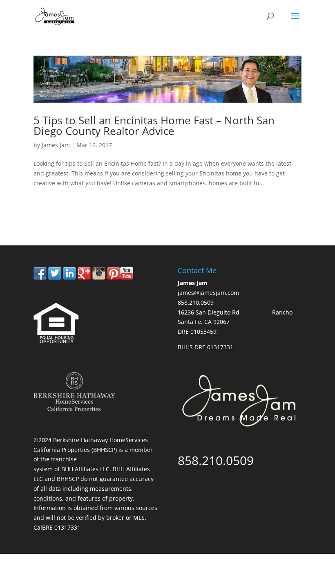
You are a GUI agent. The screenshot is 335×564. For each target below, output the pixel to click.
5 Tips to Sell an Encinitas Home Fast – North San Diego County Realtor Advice (154, 125)
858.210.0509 (71, 211)
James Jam (56, 145)
